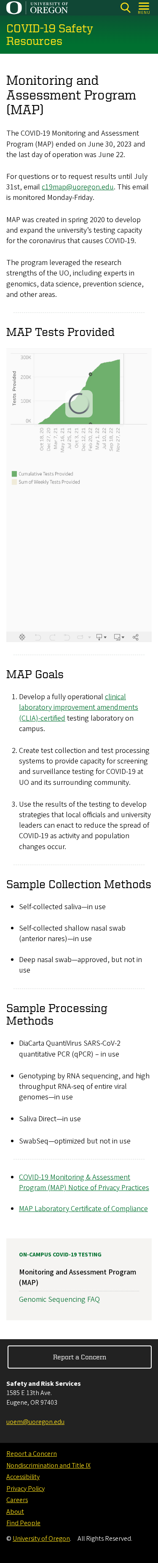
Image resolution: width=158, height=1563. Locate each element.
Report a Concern (79, 1357)
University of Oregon (41, 1538)
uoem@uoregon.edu (35, 1422)
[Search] (125, 8)
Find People (23, 1523)
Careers (17, 1500)
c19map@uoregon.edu (78, 187)
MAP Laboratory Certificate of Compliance (83, 1209)
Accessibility (23, 1477)
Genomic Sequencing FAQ (59, 1299)
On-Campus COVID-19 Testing (60, 1255)
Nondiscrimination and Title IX (48, 1465)
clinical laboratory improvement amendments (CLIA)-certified (78, 707)
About (15, 1511)
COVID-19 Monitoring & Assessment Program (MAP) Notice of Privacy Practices (84, 1182)
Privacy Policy (25, 1488)
